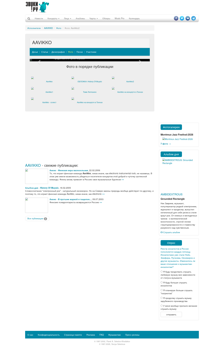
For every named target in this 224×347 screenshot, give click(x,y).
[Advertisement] (112, 7)
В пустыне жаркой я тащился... (74, 199)
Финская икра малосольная (73, 170)
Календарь (134, 18)
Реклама (90, 334)
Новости (39, 18)
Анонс (53, 170)
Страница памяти (73, 334)
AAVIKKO (48, 28)
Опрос (171, 243)
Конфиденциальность (49, 334)
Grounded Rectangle (173, 199)
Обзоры (106, 18)
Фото (58, 28)
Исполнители (34, 28)
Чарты (92, 18)
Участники (91, 51)
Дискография (58, 51)
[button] (39, 60)
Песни (79, 51)
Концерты (53, 18)
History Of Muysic (49, 187)
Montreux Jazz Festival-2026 (177, 134)
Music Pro (119, 18)
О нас (30, 334)
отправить (171, 314)
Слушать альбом (171, 232)
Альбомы (80, 18)
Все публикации (36, 218)
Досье (35, 51)
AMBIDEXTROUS (172, 194)
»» (123, 179)
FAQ (102, 334)
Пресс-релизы (132, 334)
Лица (67, 18)
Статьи (44, 51)
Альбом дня (31, 187)
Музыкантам (114, 334)
